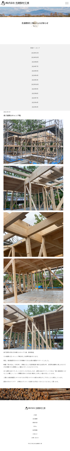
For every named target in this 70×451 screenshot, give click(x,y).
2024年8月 (35, 62)
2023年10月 (35, 84)
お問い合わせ (35, 438)
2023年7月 (35, 98)
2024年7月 (35, 66)
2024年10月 (35, 57)
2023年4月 (35, 102)
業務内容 (35, 422)
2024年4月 (35, 75)
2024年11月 (35, 53)
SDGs (35, 426)
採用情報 (35, 430)
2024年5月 (35, 71)
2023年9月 (35, 89)
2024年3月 (35, 80)
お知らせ (35, 434)
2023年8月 (35, 93)
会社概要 (35, 419)
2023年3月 (35, 107)
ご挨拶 (35, 415)
